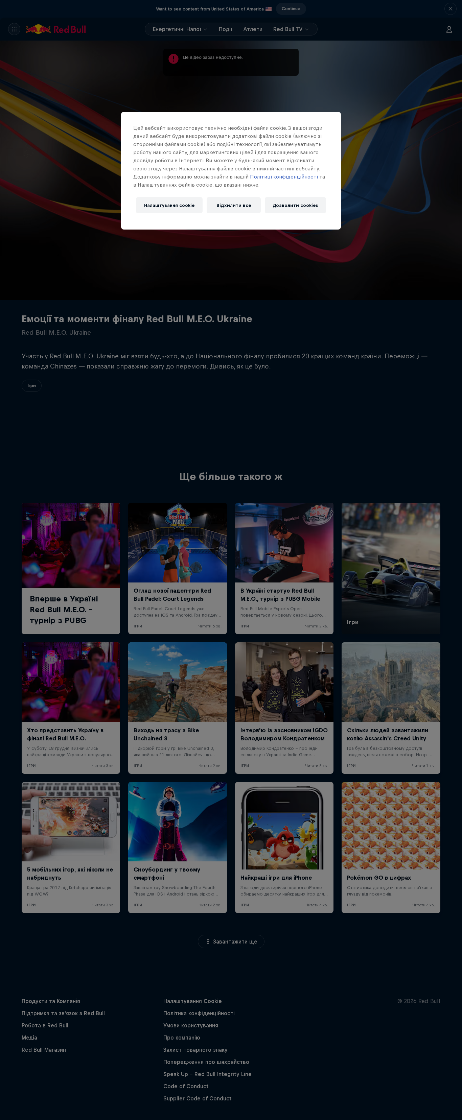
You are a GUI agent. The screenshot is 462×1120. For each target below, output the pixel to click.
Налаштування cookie (169, 205)
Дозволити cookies (295, 205)
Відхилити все (233, 205)
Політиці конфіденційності (284, 177)
